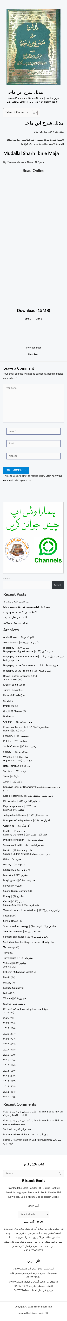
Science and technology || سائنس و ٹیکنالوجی (29, 926)
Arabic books (10, 679)
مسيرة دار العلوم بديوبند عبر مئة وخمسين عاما (27, 607)
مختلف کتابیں (18, 1004)
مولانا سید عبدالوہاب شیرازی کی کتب (28, 1009)
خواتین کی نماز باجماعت (15, 623)
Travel (6, 953)
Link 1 (28, 319)
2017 (6, 1060)
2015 (6, 1071)
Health (6, 977)
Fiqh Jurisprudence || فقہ (19, 806)
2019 (6, 1050)
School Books (10, 921)
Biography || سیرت (16, 648)
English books (10, 685)
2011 (6, 1092)
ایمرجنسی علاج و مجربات (16, 602)
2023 (6, 1028)
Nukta (6, 993)
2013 (6, 1081)
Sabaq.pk (8, 916)
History (7, 983)
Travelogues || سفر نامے (18, 958)
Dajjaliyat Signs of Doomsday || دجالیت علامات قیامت (31, 787)
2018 (6, 1055)
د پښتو (10, 701)
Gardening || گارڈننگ (16, 826)
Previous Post (33, 348)
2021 (6, 1039)
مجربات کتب (14, 859)
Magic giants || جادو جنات (19, 880)
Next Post (33, 354)
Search (6, 578)
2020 (6, 1044)
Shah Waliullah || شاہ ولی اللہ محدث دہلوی (28, 942)
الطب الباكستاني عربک (15, 1115)
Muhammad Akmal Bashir (16, 1134)
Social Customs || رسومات (19, 746)
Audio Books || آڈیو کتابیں (18, 637)
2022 (6, 1034)
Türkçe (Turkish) (11, 690)
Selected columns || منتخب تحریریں (23, 931)
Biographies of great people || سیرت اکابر (28, 651)
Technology (9, 947)
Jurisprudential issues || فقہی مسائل (25, 815)
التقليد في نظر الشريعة (15, 617)
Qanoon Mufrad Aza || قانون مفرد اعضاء (26, 854)
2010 (6, 1097)
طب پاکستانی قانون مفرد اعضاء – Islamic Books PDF (31, 1112)
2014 (6, 1076)
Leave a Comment (16, 98)
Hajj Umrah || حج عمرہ (17, 760)
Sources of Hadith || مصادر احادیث (23, 845)
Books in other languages (16, 676)
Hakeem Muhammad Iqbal (17, 972)
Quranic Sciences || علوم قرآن (21, 905)
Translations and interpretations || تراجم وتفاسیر (31, 910)
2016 (6, 1065)
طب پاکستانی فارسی (14, 1124)
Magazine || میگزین (15, 875)
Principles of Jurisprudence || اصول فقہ (26, 820)
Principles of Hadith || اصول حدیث (23, 840)
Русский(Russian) (12, 695)
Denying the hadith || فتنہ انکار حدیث (25, 835)
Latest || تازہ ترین (29, 102)
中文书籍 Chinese (12, 711)
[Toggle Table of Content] (33, 112)
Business (8, 716)
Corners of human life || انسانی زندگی (26, 727)
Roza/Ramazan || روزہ (17, 766)
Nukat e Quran (11, 988)
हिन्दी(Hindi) (8, 706)
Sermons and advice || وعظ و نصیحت (25, 937)
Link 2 (38, 319)
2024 (6, 1023)
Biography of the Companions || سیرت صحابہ (30, 665)
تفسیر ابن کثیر (23, 1129)
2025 (6, 1018)
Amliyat (7, 967)
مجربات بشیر (41, 1134)
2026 (6, 1012)
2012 (6, 1086)
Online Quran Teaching (15, 891)
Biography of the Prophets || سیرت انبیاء (27, 671)
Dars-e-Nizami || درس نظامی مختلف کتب (28, 796)
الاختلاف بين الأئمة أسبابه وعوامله (20, 612)
